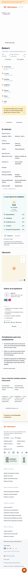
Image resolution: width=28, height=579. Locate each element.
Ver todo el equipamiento (9, 188)
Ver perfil (14, 326)
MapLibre (21, 280)
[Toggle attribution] (24, 280)
